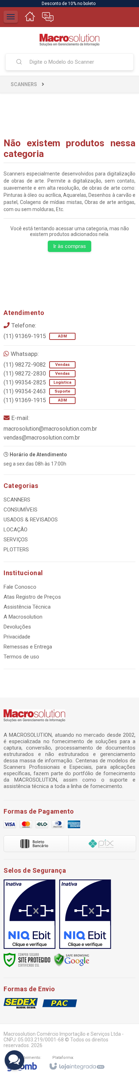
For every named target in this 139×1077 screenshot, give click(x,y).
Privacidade (17, 637)
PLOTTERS (16, 549)
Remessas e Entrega (28, 646)
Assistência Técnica (27, 607)
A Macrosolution (23, 617)
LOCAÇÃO (15, 529)
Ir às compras (69, 246)
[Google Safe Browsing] (71, 959)
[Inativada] (30, 914)
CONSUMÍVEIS (20, 509)
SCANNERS (24, 84)
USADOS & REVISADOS (31, 519)
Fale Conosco (20, 587)
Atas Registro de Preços (32, 597)
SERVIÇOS (16, 539)
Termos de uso (21, 656)
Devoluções (17, 627)
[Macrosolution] (69, 40)
